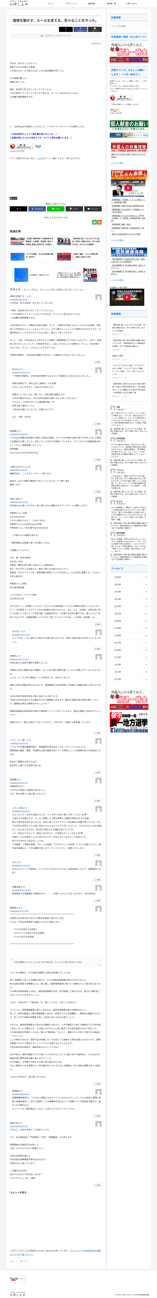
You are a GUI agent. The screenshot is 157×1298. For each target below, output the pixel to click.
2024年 (117, 591)
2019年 (117, 627)
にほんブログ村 (17, 150)
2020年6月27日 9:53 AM (18, 502)
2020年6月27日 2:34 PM (21, 634)
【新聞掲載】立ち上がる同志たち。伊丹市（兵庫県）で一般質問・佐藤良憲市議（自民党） (128, 218)
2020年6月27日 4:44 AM (18, 299)
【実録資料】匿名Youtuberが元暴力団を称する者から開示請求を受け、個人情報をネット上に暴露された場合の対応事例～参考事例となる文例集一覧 (129, 388)
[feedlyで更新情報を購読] (94, 222)
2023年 (117, 598)
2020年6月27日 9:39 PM (21, 865)
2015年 (117, 657)
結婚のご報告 (117, 355)
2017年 (117, 642)
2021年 (117, 613)
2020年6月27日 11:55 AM (19, 659)
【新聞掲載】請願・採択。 (121, 224)
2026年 (117, 577)
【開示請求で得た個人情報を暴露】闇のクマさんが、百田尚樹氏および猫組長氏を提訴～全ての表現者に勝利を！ (128, 343)
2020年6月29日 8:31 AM (18, 1126)
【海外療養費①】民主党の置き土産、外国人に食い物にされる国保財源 (128, 260)
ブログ (14, 198)
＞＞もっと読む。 (118, 162)
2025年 (117, 584)
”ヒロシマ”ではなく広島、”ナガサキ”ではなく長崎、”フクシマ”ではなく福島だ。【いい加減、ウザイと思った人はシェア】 (128, 370)
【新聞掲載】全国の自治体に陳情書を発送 (127, 206)
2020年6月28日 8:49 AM (21, 1094)
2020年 (117, 620)
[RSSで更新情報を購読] (99, 222)
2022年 (117, 606)
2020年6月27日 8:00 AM (18, 434)
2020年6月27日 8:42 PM (18, 783)
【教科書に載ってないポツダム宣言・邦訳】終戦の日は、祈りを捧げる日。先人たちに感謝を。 (128, 327)
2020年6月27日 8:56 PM (21, 811)
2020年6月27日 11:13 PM (19, 911)
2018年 (117, 635)
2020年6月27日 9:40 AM (18, 470)
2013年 (117, 671)
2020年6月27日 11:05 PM (21, 890)
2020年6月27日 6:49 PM (18, 743)
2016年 (117, 649)
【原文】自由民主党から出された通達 (125, 234)
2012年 (117, 678)
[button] (56, 35)
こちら (40, 158)
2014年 (117, 664)
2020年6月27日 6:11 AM (21, 372)
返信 (98, 362)
